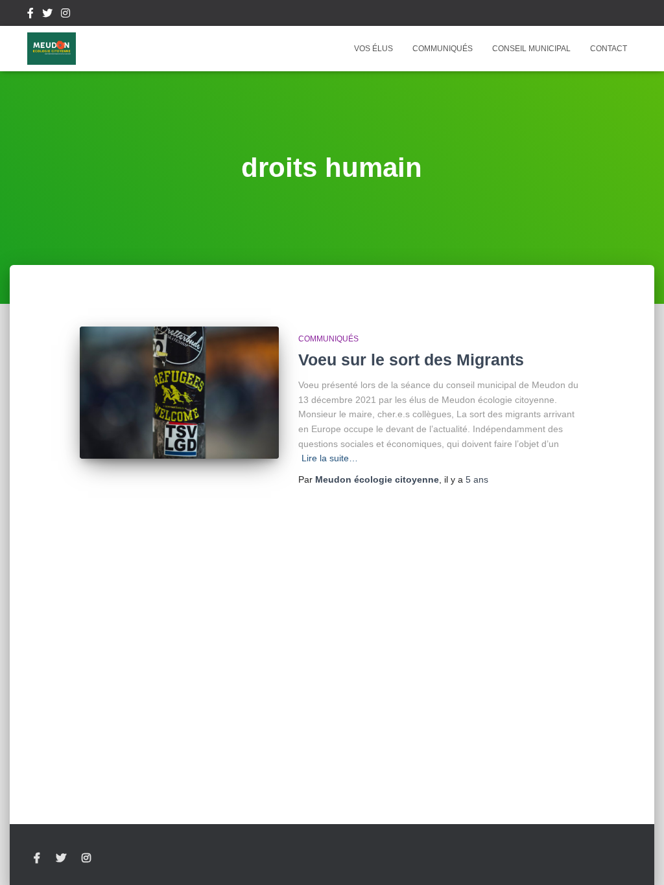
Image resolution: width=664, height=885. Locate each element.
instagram (65, 15)
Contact (608, 48)
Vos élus (373, 48)
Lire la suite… (330, 458)
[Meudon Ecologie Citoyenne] (52, 48)
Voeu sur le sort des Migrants (411, 360)
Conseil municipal (531, 48)
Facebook (30, 15)
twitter (47, 15)
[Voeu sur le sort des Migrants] (179, 393)
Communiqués (442, 48)
